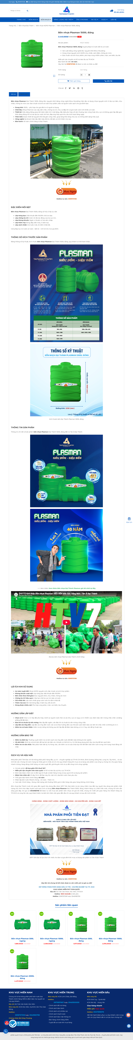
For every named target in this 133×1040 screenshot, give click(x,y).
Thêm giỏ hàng (75, 81)
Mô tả (13, 94)
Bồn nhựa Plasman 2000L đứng (22, 977)
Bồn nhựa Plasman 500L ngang (22, 940)
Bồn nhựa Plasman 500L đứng (81, 940)
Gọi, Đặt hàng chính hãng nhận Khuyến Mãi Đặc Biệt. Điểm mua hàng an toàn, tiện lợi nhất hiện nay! (61, 2)
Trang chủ (12, 26)
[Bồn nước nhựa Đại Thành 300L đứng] (66, 191)
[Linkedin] (74, 88)
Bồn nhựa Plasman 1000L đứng (110, 940)
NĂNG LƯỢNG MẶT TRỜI (63, 20)
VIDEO (104, 20)
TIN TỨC (94, 20)
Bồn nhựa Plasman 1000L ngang (51, 940)
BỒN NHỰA (45, 20)
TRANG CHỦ (21, 20)
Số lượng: (61, 75)
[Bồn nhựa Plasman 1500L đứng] (66, 10)
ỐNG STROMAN (82, 20)
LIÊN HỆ (113, 20)
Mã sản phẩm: (63, 43)
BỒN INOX (33, 20)
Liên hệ (109, 81)
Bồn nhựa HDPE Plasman (45, 26)
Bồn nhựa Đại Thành (26, 26)
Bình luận (24, 94)
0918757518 (21, 2)
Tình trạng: (62, 70)
